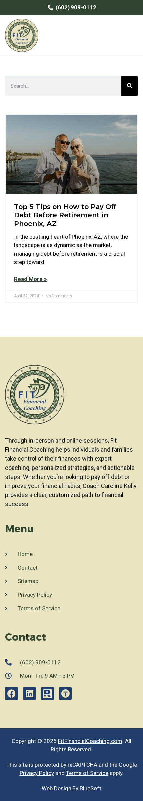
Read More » (30, 279)
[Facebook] (11, 693)
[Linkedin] (29, 693)
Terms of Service (87, 773)
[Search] (129, 86)
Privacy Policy (37, 773)
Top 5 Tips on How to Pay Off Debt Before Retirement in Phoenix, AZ (65, 214)
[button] (131, 35)
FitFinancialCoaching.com (90, 741)
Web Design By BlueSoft (71, 788)
